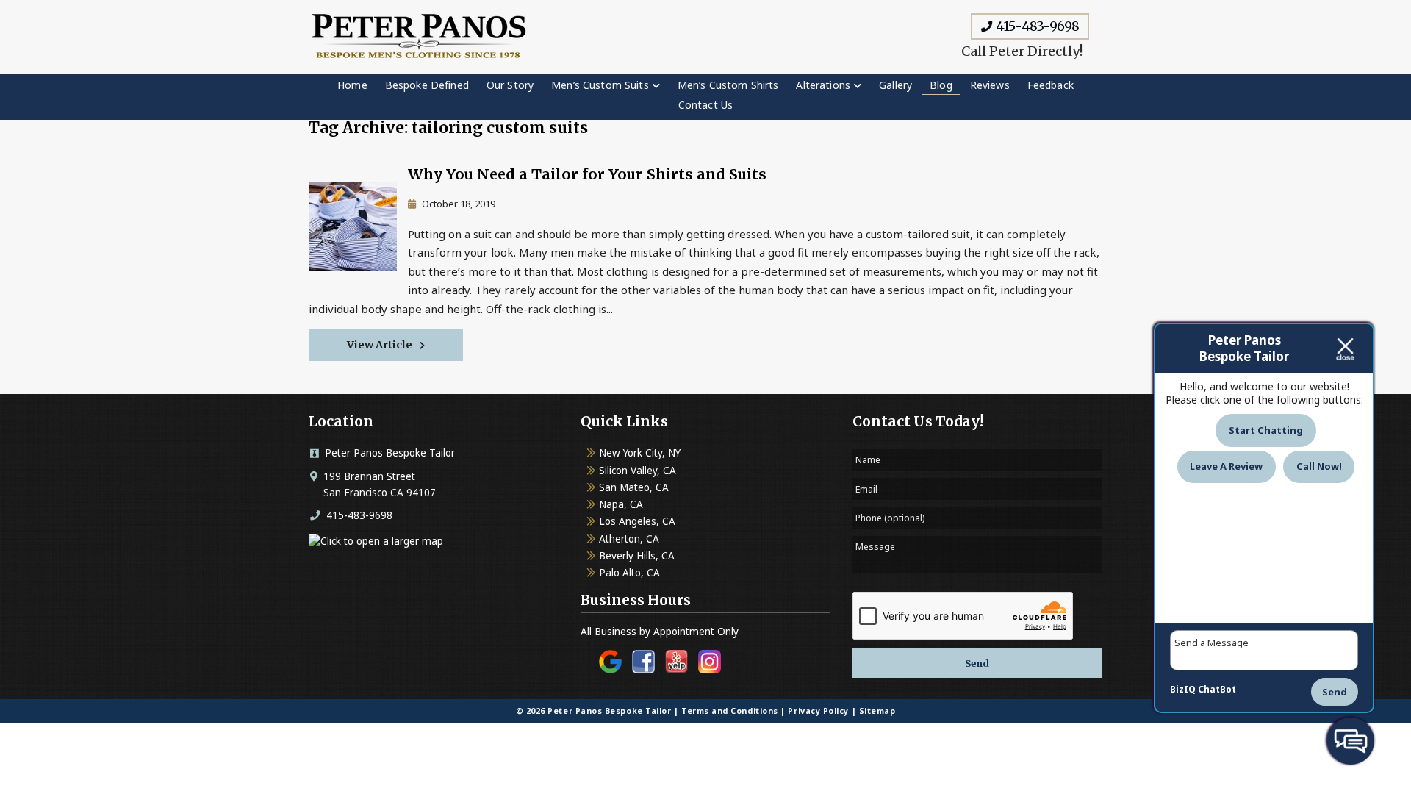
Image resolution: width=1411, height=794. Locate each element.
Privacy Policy (818, 710)
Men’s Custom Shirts (728, 85)
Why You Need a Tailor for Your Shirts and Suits (587, 174)
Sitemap (877, 710)
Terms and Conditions (729, 710)
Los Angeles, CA (637, 521)
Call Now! (1319, 466)
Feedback (1050, 85)
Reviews (990, 85)
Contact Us (705, 105)
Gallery (895, 85)
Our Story (510, 85)
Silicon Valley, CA (637, 470)
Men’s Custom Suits (600, 85)
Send (1334, 691)
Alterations (823, 85)
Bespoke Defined (427, 85)
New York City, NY (640, 452)
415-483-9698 (1036, 26)
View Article (379, 344)
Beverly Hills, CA (637, 555)
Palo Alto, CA (629, 572)
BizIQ (1183, 689)
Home (352, 85)
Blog (941, 85)
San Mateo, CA (634, 487)
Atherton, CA (629, 539)
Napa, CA (621, 504)
